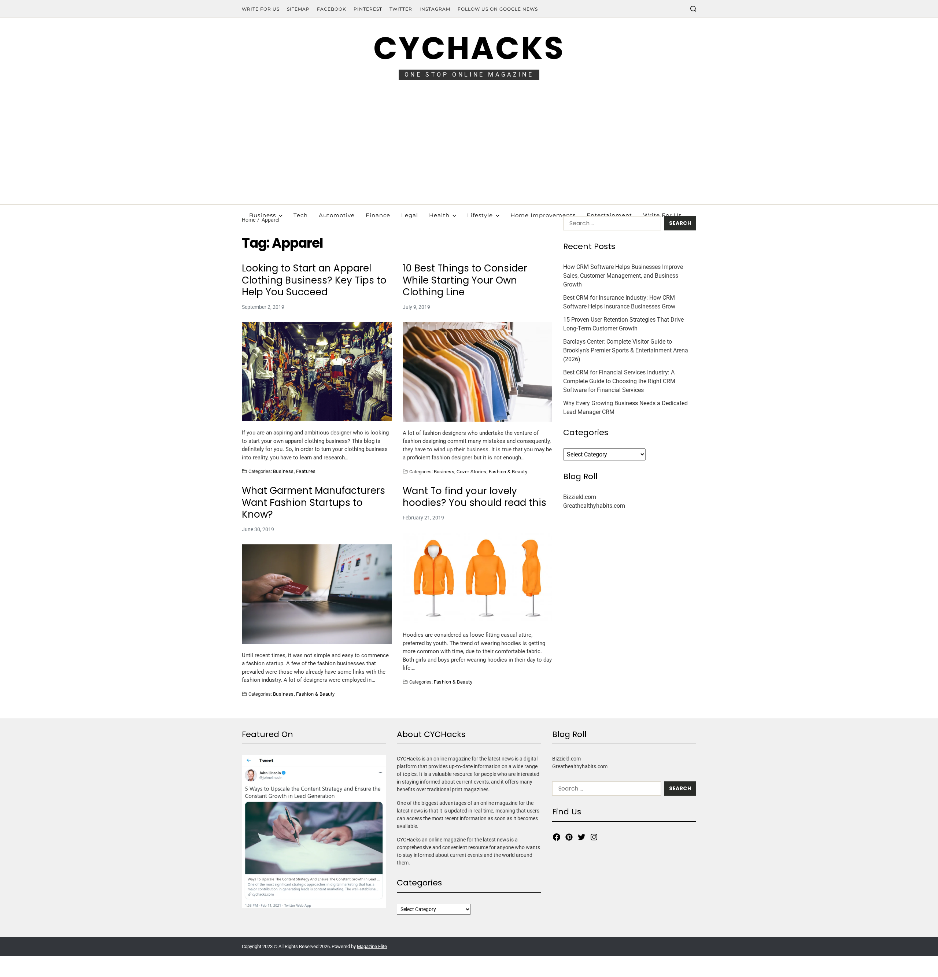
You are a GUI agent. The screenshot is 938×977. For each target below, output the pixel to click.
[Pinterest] (569, 837)
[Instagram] (594, 837)
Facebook (331, 9)
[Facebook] (556, 837)
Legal (409, 215)
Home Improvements (543, 215)
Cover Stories (471, 471)
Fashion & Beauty (508, 471)
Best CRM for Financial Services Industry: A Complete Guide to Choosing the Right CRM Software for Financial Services (619, 381)
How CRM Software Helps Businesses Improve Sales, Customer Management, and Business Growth (623, 275)
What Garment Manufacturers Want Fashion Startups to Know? (313, 503)
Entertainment (609, 215)
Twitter (400, 9)
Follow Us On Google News (498, 9)
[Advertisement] (469, 149)
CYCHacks (469, 48)
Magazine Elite (372, 946)
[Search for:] (610, 224)
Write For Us (261, 9)
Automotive (337, 215)
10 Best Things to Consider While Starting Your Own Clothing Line (465, 280)
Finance (378, 215)
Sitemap (298, 9)
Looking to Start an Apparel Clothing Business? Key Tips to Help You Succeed (314, 280)
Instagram (435, 9)
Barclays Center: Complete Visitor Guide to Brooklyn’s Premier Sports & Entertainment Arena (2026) (625, 350)
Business (262, 215)
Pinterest (368, 9)
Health (439, 215)
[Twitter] (581, 837)
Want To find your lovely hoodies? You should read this (474, 497)
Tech (300, 215)
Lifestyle (480, 215)
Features (306, 471)
